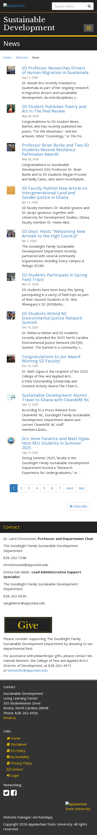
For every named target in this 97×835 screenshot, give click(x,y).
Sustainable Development (29, 23)
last (82, 488)
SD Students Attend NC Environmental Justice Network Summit (52, 318)
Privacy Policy (21, 763)
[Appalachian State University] (24, 6)
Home (7, 57)
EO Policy (17, 750)
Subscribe (79, 506)
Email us (9, 717)
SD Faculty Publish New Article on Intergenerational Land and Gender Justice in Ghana (54, 192)
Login (14, 775)
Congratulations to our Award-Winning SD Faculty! (51, 359)
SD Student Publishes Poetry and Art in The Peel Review (54, 109)
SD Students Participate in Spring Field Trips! (54, 277)
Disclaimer (18, 744)
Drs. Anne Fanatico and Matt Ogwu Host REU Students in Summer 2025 (56, 443)
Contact (16, 769)
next (69, 488)
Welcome (22, 57)
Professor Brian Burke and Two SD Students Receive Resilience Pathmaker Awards (55, 149)
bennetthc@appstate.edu (27, 670)
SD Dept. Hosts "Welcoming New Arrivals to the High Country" (53, 234)
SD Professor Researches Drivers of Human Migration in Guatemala (55, 70)
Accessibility (19, 756)
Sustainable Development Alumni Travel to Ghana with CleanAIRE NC (56, 397)
